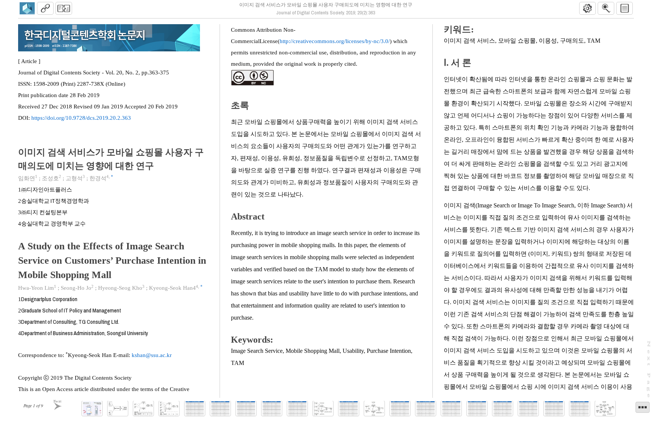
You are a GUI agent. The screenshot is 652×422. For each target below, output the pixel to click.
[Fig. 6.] (374, 408)
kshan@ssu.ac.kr (152, 355)
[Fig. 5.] (323, 408)
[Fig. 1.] (92, 408)
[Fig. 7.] (605, 408)
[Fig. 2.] (117, 408)
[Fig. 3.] (143, 408)
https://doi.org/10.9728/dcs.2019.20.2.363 (81, 118)
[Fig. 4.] (169, 408)
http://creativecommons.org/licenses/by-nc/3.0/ (335, 41)
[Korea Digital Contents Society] (27, 8)
